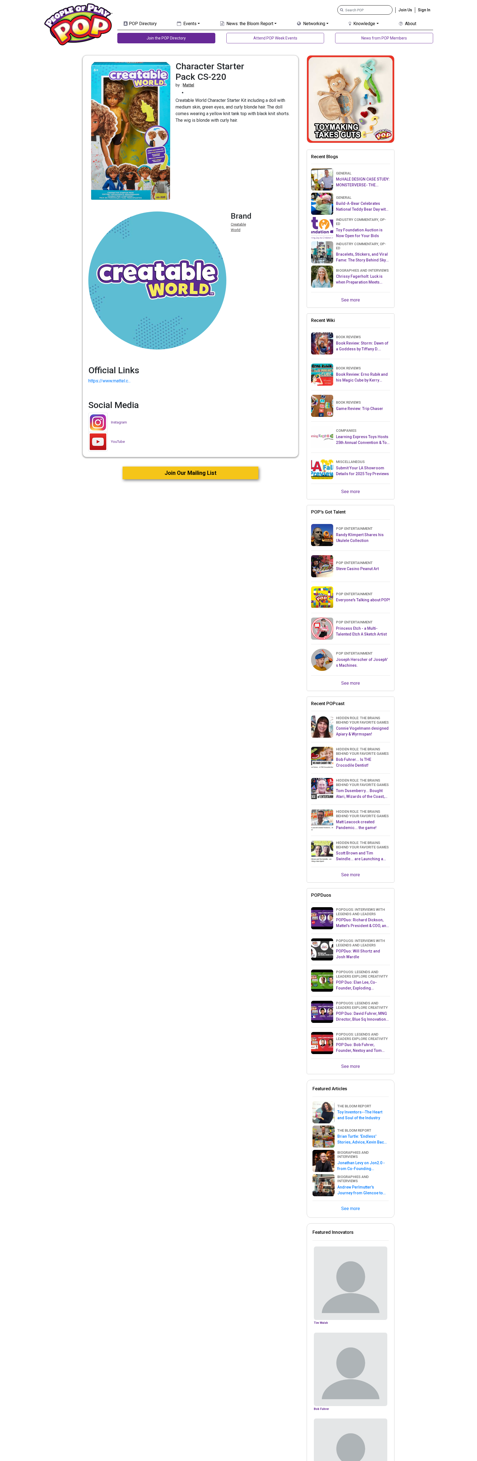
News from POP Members (384, 38)
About (410, 23)
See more (350, 300)
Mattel (188, 85)
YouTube (118, 442)
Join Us (405, 10)
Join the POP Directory (166, 38)
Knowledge (363, 23)
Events (189, 23)
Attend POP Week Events (275, 38)
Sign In (424, 10)
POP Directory (142, 23)
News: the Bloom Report (249, 23)
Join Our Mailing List (190, 473)
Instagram (119, 422)
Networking (313, 23)
